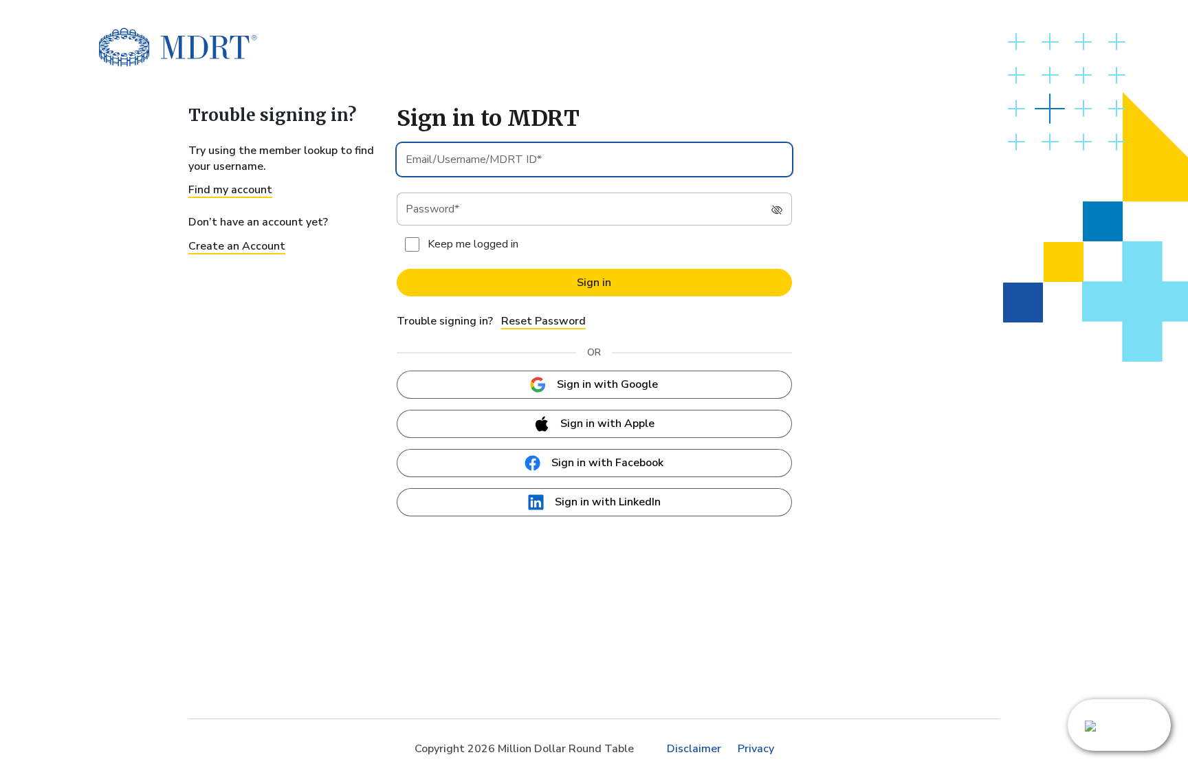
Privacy (756, 748)
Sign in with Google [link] (607, 384)
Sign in (594, 282)
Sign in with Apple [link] (607, 423)
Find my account (230, 189)
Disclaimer (694, 748)
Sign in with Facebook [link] (607, 462)
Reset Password (543, 321)
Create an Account (236, 246)
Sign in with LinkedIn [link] (608, 501)
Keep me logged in (473, 244)
